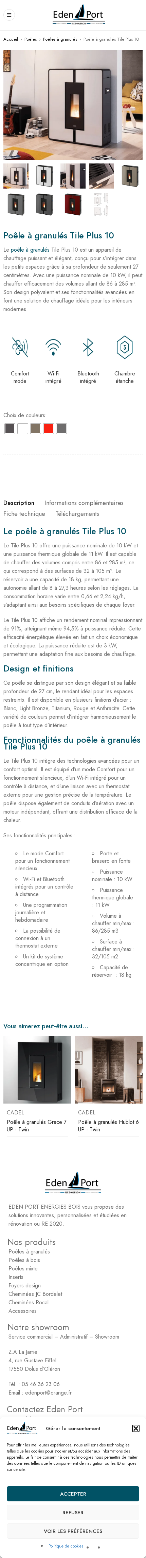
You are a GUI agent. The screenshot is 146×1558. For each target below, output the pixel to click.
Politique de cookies (66, 1546)
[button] (135, 1428)
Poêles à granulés (60, 39)
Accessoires (22, 1311)
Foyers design (24, 1285)
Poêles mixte (23, 1268)
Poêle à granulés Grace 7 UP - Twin (37, 1125)
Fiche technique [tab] (24, 514)
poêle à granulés (30, 250)
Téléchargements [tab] (77, 514)
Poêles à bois (24, 1260)
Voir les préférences (73, 1531)
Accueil (10, 39)
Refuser (73, 1512)
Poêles (30, 39)
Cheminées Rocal (28, 1302)
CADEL (15, 1112)
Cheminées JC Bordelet (35, 1294)
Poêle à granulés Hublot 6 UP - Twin (108, 1125)
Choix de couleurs (24, 415)
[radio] (10, 429)
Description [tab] (18, 503)
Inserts (15, 1277)
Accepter (73, 1494)
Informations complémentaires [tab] (84, 503)
